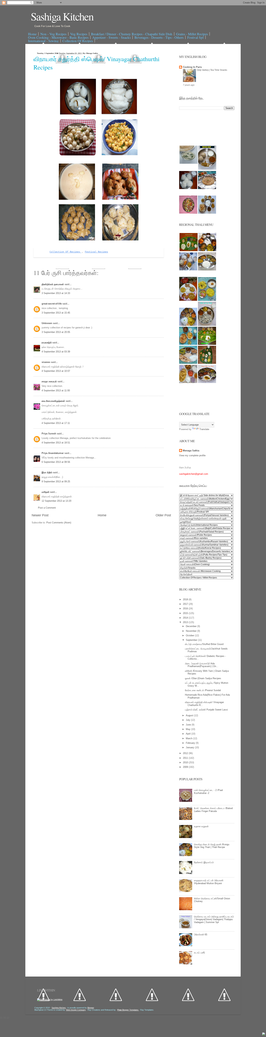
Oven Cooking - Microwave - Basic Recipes (58, 37)
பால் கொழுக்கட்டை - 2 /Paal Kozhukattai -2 (208, 791)
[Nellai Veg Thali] (207, 325)
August (190, 715)
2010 (186, 762)
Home (32, 34)
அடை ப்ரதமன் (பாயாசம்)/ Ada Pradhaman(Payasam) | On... (201, 665)
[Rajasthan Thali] (188, 300)
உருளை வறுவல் (201, 826)
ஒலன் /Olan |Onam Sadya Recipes (203, 678)
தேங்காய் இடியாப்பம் (204, 862)
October (190, 635)
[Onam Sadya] (207, 344)
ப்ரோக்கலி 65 (200, 934)
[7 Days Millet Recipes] (188, 212)
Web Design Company (76, 1010)
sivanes (46, 362)
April (188, 733)
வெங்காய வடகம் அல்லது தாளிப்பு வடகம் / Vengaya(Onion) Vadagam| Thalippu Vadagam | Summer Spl (214, 919)
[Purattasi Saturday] (207, 363)
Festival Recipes (96, 252)
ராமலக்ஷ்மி (47, 342)
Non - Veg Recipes (53, 34)
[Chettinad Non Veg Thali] (188, 382)
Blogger (90, 1008)
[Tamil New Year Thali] (189, 250)
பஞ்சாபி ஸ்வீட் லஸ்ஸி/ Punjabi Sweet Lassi (206, 709)
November (191, 631)
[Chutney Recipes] (189, 163)
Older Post (163, 515)
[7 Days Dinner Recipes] (207, 188)
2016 (186, 608)
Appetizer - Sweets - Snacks (111, 37)
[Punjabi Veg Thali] (188, 344)
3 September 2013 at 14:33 (56, 293)
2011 (186, 758)
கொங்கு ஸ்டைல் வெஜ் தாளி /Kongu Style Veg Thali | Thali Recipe (211, 846)
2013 (186, 622)
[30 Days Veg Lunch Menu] (207, 212)
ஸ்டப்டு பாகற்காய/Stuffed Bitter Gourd (204, 644)
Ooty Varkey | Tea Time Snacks (212, 70)
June (189, 724)
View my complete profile (192, 455)
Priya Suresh (49, 433)
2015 (186, 613)
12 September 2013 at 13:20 (56, 501)
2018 (186, 599)
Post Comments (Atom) (58, 522)
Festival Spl (195, 37)
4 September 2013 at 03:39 (56, 351)
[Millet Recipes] (207, 169)
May (188, 729)
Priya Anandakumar (53, 453)
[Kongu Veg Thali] (188, 325)
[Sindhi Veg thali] (188, 363)
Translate (204, 429)
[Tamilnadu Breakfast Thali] (188, 269)
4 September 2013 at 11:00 (56, 390)
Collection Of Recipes (77, 41)
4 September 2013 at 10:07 (56, 371)
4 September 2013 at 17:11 (56, 423)
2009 (186, 767)
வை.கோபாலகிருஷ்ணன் (54, 401)
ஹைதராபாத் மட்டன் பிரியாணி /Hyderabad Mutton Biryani (208, 882)
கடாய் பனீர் (199, 952)
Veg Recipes (78, 34)
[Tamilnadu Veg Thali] (207, 250)
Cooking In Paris (192, 67)
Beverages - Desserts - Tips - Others (158, 37)
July (188, 720)
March (189, 738)
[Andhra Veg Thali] (207, 269)
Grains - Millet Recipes (192, 34)
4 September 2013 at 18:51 (56, 442)
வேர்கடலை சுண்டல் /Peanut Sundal (203, 690)
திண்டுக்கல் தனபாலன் (53, 284)
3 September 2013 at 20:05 (56, 332)
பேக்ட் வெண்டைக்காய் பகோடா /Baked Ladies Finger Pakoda (213, 809)
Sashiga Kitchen (62, 16)
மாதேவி (46, 492)
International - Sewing (43, 41)
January (190, 747)
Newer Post (40, 515)
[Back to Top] (263, 1034)
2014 (186, 617)
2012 (186, 753)
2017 (186, 604)
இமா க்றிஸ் (47, 472)
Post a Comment (47, 507)
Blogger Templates (128, 1010)
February (191, 743)
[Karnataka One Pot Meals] (207, 300)
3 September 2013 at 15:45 (56, 312)
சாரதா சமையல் (50, 381)
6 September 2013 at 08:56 (56, 462)
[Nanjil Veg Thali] (207, 382)
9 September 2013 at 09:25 (56, 481)
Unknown (47, 323)
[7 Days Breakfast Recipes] (188, 188)
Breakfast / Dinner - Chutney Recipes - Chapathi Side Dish (131, 34)
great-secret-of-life (52, 303)
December (191, 626)
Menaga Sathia (191, 450)
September (192, 640)
